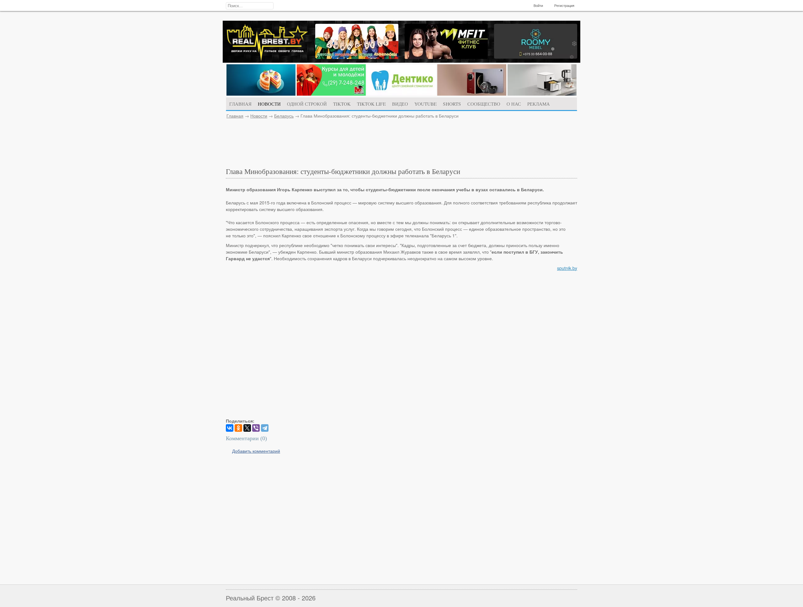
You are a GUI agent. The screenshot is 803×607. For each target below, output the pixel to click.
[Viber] (256, 428)
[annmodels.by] (356, 57)
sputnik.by (567, 268)
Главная (234, 116)
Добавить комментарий (256, 451)
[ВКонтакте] (229, 428)
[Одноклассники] (238, 428)
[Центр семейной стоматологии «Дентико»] (401, 94)
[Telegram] (265, 428)
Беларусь (284, 116)
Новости (258, 116)
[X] (247, 428)
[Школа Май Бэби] (331, 94)
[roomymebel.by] (535, 57)
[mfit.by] (446, 57)
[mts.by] (261, 94)
